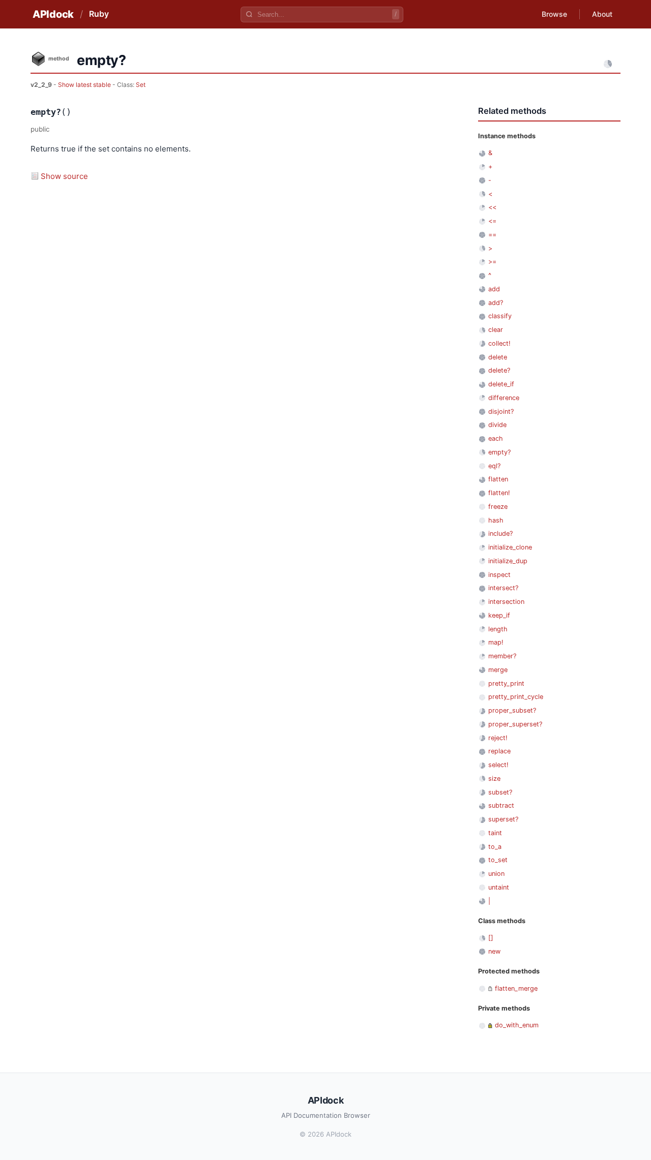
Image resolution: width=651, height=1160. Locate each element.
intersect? (503, 588)
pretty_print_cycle (515, 696)
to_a (494, 846)
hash (496, 520)
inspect (499, 574)
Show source (64, 176)
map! (496, 642)
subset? (500, 792)
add (494, 289)
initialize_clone (510, 547)
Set (140, 84)
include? (500, 533)
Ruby (99, 14)
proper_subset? (512, 710)
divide (497, 425)
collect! (499, 343)
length (498, 629)
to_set (498, 860)
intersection (506, 601)
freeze (498, 506)
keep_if (499, 615)
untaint (498, 887)
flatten (498, 479)
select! (498, 765)
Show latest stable (85, 84)
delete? (499, 370)
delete (497, 357)
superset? (503, 819)
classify (500, 316)
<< (492, 207)
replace (499, 751)
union (496, 873)
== (492, 234)
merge (498, 670)
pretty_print (506, 683)
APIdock (53, 14)
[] (490, 937)
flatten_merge (516, 988)
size (494, 778)
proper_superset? (515, 724)
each (495, 438)
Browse (554, 14)
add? (495, 303)
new (494, 951)
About (602, 14)
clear (495, 329)
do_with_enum (517, 1025)
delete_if (501, 384)
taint (495, 833)
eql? (494, 466)
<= (492, 221)
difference (503, 398)
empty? (499, 452)
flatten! (499, 493)
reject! (498, 738)
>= (492, 261)
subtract (501, 805)
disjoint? (501, 411)
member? (502, 656)
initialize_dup (507, 561)
